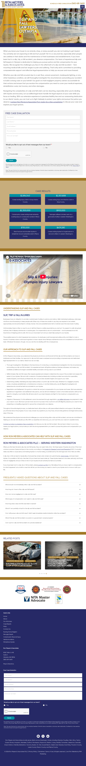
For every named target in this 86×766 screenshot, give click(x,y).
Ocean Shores (9, 742)
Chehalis (16, 745)
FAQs (5, 626)
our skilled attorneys (63, 399)
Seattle (58, 742)
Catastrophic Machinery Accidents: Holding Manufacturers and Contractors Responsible (18, 563)
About (5, 619)
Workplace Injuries (9, 642)
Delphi (53, 745)
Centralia (78, 742)
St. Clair (39, 745)
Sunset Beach (46, 745)
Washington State (45, 740)
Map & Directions (8, 664)
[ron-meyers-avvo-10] (20, 589)
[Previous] (3, 555)
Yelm (70, 740)
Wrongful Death (8, 634)
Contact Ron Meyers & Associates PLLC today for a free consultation (36, 102)
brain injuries (64, 456)
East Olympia (60, 745)
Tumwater (64, 742)
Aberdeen (24, 742)
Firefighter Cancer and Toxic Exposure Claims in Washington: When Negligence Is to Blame (63, 564)
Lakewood (71, 742)
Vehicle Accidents (8, 639)
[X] (43, 736)
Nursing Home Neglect (10, 632)
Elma (74, 740)
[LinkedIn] (47, 736)
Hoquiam (17, 742)
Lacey (54, 742)
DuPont (29, 742)
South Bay (67, 745)
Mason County (41, 747)
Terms (7, 167)
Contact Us (6, 629)
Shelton (49, 742)
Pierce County (53, 747)
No (47, 148)
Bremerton (22, 745)
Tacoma (29, 745)
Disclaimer (41, 751)
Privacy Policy (76, 165)
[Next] (82, 555)
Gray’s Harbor (8, 745)
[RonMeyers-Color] (12, 4)
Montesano (36, 742)
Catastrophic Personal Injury (12, 637)
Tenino (78, 740)
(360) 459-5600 (78, 3)
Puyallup (65, 740)
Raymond (43, 742)
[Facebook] (38, 736)
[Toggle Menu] (82, 6)
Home (5, 616)
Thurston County (76, 745)
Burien (34, 745)
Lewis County (32, 747)
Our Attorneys (7, 621)
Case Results (7, 624)
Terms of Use (49, 751)
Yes (9, 148)
